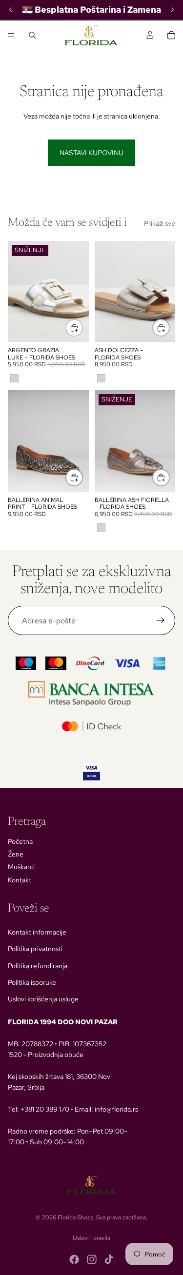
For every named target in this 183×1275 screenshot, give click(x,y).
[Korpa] (171, 35)
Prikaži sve (159, 223)
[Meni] (11, 35)
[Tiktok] (109, 1259)
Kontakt (19, 880)
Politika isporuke (32, 982)
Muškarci (21, 866)
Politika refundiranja (37, 965)
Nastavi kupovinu (91, 152)
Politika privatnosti (35, 948)
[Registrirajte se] (160, 620)
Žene (15, 854)
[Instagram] (92, 1259)
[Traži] (32, 35)
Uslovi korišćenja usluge (43, 999)
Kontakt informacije (37, 932)
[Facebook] (74, 1259)
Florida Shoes (75, 1217)
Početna (20, 841)
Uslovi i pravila (91, 1238)
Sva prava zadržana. (121, 1217)
